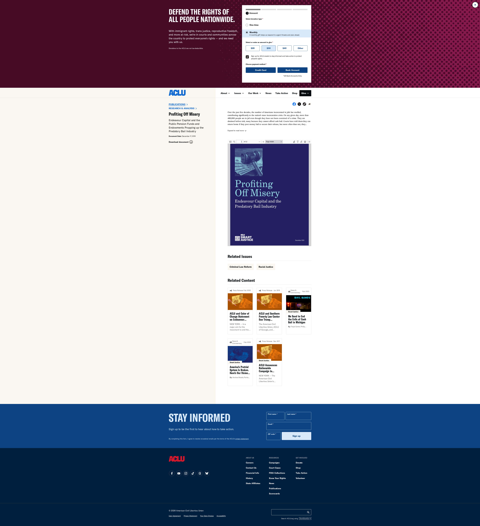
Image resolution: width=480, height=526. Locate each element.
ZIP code (271, 434)
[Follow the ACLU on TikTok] (193, 473)
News (268, 93)
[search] (308, 512)
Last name (291, 414)
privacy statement (242, 439)
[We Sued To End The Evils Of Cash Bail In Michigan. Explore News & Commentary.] (298, 311)
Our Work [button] (253, 93)
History (249, 478)
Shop (294, 93)
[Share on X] (299, 105)
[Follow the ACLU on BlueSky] (207, 473)
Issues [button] (238, 93)
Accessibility (221, 516)
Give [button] (304, 93)
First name (272, 414)
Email (270, 424)
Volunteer (300, 478)
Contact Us (251, 468)
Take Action (281, 93)
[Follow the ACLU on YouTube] (179, 473)
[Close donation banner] (475, 5)
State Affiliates (253, 483)
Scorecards (274, 493)
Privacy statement (190, 516)
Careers (249, 462)
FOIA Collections (277, 473)
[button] (304, 104)
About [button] (224, 93)
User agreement (175, 516)
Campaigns (274, 462)
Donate (299, 462)
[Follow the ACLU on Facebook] (172, 473)
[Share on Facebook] (294, 105)
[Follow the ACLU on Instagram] (186, 473)
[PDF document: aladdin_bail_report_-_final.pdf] (269, 193)
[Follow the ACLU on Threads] (200, 473)
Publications (177, 104)
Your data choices (207, 516)
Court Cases (274, 468)
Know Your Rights (277, 478)
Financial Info (252, 473)
